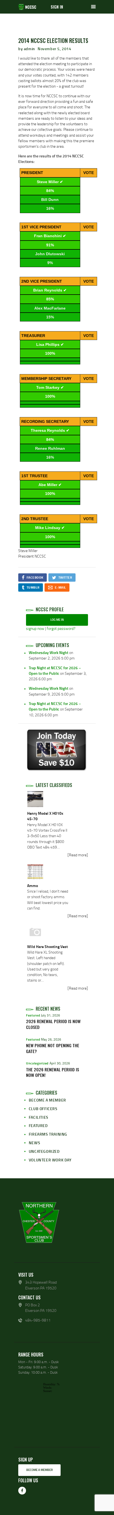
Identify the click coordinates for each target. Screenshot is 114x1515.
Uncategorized (37, 1063)
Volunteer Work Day (50, 1160)
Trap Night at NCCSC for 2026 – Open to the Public (55, 670)
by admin (27, 48)
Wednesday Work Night (48, 652)
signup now (35, 628)
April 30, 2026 (60, 1063)
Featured (33, 1015)
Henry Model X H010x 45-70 (45, 816)
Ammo (32, 885)
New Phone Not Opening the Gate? (52, 1048)
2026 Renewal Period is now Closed (53, 1024)
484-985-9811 (38, 1320)
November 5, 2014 (54, 48)
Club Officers (43, 1108)
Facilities (38, 1117)
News (34, 1142)
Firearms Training (48, 1134)
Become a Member (47, 1100)
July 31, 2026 (50, 1015)
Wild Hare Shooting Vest (47, 946)
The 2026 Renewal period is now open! (52, 1072)
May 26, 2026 (51, 1039)
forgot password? (61, 628)
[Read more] (78, 854)
